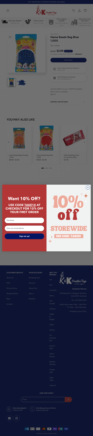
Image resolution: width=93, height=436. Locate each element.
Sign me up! (24, 236)
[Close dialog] (88, 188)
